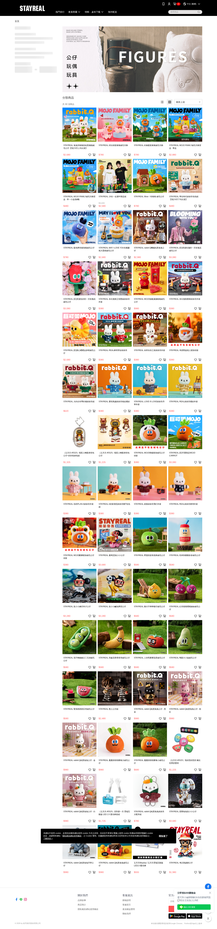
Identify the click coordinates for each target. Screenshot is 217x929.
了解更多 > (48, 838)
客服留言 (126, 905)
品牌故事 (82, 900)
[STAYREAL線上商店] (32, 8)
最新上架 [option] (180, 102)
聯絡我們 (126, 913)
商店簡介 (82, 905)
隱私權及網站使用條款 (88, 909)
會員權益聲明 (128, 909)
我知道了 (163, 836)
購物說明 (126, 900)
